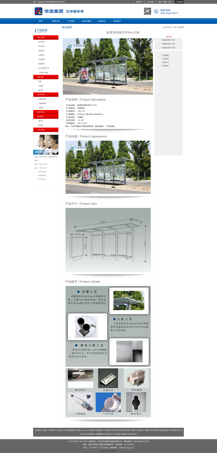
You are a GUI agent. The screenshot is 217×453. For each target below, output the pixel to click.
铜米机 (79, 430)
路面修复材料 (164, 430)
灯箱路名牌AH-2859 (168, 48)
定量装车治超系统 (137, 430)
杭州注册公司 (108, 434)
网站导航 (104, 451)
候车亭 (45, 430)
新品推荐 (181, 27)
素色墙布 (134, 434)
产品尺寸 (165, 62)
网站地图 (112, 451)
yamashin (85, 430)
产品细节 (165, 66)
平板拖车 (117, 434)
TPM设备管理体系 (124, 430)
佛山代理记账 (154, 430)
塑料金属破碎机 (71, 430)
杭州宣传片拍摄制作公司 (97, 430)
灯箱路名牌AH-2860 (168, 44)
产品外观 (165, 59)
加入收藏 (150, 2)
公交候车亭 (51, 430)
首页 (175, 27)
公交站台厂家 (60, 430)
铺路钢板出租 (125, 434)
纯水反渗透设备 (90, 434)
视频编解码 (100, 434)
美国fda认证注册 (111, 430)
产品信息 (165, 55)
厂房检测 (147, 430)
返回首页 (139, 2)
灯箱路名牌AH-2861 (168, 40)
